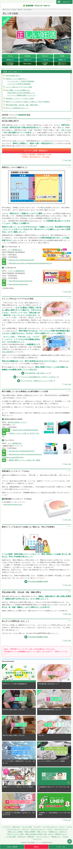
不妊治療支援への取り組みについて (38, 373)
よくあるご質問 (11, 836)
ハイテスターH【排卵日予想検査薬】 (19, 84)
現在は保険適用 (7, 352)
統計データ (63, 831)
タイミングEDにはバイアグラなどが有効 (19, 87)
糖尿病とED (10, 60)
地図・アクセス (42, 831)
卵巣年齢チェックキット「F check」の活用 (20, 98)
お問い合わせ (22, 836)
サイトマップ (37, 839)
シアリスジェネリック (13, 829)
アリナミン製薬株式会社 (16, 271)
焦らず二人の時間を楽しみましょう (17, 108)
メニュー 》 (66, 2)
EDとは (14, 9)
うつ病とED (44, 60)
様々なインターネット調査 (15, 834)
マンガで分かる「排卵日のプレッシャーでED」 (38, 381)
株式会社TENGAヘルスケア (17, 422)
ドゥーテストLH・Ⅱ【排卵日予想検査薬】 (21, 81)
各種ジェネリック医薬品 (15, 831)
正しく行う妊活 (27, 9)
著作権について (56, 836)
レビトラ (62, 827)
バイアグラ (37, 827)
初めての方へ (17, 827)
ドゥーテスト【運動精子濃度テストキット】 (21, 95)
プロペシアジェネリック (38, 829)
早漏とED (45, 56)
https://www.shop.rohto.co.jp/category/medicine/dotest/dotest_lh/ (30, 263)
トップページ (7, 9)
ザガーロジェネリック (61, 829)
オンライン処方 (27, 827)
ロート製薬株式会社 (15, 250)
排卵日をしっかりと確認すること (16, 79)
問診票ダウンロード (61, 834)
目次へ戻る (67, 160)
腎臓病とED (62, 60)
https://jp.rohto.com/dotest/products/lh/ (21, 260)
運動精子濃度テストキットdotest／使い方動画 (24, 460)
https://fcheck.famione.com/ (13, 504)
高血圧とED (27, 60)
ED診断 (62, 56)
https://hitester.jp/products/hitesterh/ (20, 281)
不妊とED (20, 9)
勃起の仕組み (27, 63)
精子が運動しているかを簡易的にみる (18, 90)
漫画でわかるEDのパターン (62, 63)
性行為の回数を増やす (13, 75)
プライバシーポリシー (43, 836)
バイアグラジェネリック (50, 827)
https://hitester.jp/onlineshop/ (18, 284)
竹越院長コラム (53, 831)
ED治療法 (27, 56)
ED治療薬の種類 (45, 63)
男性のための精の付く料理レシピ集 (36, 834)
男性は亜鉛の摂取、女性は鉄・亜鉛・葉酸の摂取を (22, 105)
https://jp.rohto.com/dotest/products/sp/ (21, 451)
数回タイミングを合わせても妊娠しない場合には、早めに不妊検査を (28, 101)
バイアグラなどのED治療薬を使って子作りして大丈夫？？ (38, 377)
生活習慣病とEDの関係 (10, 63)
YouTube (65, 836)
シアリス (69, 827)
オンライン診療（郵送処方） (36, 151)
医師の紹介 (31, 836)
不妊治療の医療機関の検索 (38, 581)
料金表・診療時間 (30, 831)
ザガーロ (50, 829)
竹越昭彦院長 (22, 115)
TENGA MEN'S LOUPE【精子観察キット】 (21, 93)
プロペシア (25, 829)
